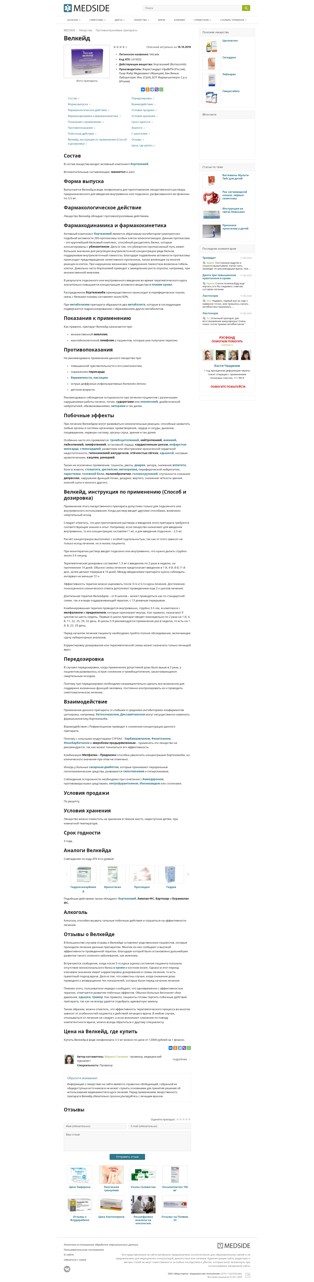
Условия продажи (142, 110)
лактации (100, 377)
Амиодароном (152, 779)
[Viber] (157, 89)
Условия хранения (143, 116)
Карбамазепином (137, 738)
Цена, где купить (142, 145)
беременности (81, 377)
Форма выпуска (78, 104)
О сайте (69, 1254)
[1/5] (114, 46)
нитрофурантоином (123, 783)
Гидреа (171, 887)
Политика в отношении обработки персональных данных (101, 1244)
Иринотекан (112, 887)
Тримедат (209, 258)
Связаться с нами (75, 1259)
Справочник (201, 19)
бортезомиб (127, 898)
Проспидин (142, 887)
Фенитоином (160, 738)
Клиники (179, 19)
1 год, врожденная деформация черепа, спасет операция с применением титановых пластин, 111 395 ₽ (227, 371)
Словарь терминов (232, 19)
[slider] (183, 1119)
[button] (188, 874)
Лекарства (140, 19)
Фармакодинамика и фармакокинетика (93, 116)
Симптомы (96, 19)
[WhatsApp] (161, 89)
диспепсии (110, 469)
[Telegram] (152, 89)
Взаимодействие (142, 104)
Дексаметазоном (132, 714)
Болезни (72, 19)
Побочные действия (81, 133)
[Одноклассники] (147, 89)
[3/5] (120, 46)
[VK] (67, 1269)
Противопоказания (80, 128)
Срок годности (140, 122)
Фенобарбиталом (76, 743)
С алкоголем (139, 133)
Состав (72, 98)
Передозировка (141, 98)
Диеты (118, 19)
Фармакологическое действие (87, 110)
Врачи (161, 19)
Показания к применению (84, 122)
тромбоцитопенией (124, 440)
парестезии (72, 474)
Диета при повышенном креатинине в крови (219, 277)
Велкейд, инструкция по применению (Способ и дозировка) (97, 141)
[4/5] (123, 46)
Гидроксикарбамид (83, 889)
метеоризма (128, 469)
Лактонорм (210, 296)
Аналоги (136, 128)
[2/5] (117, 46)
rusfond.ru (227, 344)
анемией (169, 440)
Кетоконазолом (107, 714)
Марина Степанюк (116, 1056)
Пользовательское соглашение (84, 1249)
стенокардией (90, 449)
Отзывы (136, 139)
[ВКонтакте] (143, 89)
